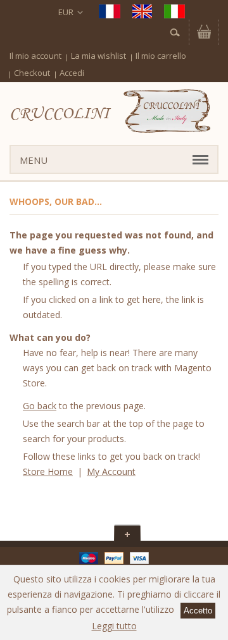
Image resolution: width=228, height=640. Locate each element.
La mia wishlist (98, 55)
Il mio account (35, 55)
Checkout (32, 72)
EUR (65, 12)
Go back (39, 406)
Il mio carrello (161, 55)
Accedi (72, 72)
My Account (111, 471)
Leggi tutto (114, 626)
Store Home (48, 471)
